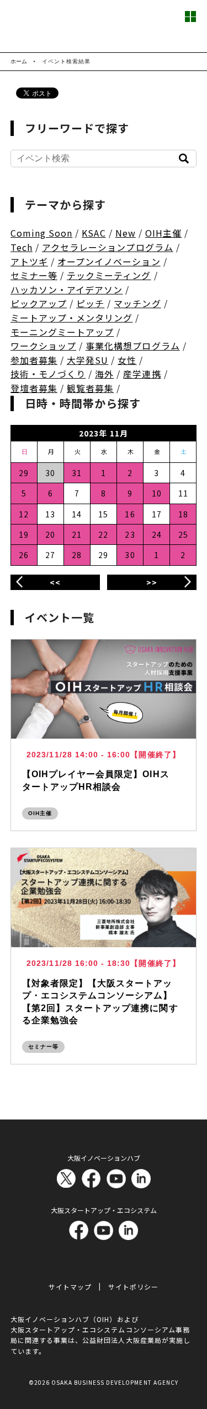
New (125, 232)
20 (50, 534)
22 (103, 534)
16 (130, 514)
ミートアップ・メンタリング (71, 317)
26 (24, 554)
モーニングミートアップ (62, 331)
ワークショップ (43, 345)
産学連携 (142, 373)
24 (157, 534)
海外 (104, 373)
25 (183, 534)
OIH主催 (163, 232)
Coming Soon (41, 232)
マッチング (137, 303)
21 (77, 534)
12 (24, 514)
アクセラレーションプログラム (107, 247)
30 (130, 554)
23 (130, 534)
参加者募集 (33, 360)
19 (24, 534)
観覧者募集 (90, 388)
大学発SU (87, 360)
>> (151, 582)
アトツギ (29, 261)
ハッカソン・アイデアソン (66, 289)
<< (55, 582)
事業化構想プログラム (133, 345)
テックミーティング (109, 275)
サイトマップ (70, 1286)
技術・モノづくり (48, 373)
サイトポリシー (133, 1286)
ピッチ (90, 303)
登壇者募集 (33, 388)
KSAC (93, 232)
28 (77, 554)
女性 (127, 360)
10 (157, 493)
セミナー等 (33, 275)
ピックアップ (38, 303)
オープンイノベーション (109, 261)
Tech (21, 247)
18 (183, 514)
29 (24, 472)
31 (77, 472)
